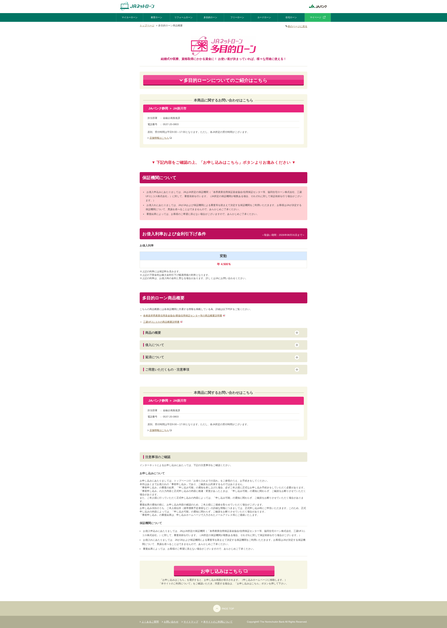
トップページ (147, 25)
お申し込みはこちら (222, 571)
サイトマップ (191, 621)
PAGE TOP (228, 608)
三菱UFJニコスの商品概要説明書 (161, 321)
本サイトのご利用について (218, 621)
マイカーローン (130, 17)
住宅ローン (291, 17)
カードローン (264, 17)
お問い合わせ (171, 621)
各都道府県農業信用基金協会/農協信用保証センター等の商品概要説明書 (182, 315)
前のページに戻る (297, 26)
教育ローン (156, 17)
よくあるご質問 (150, 621)
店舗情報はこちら (159, 137)
